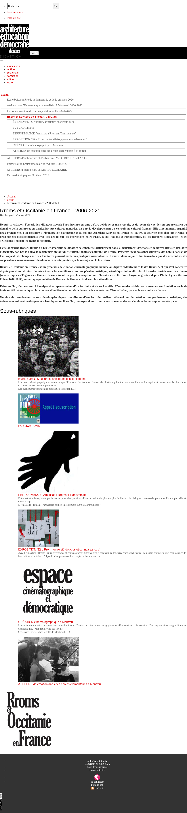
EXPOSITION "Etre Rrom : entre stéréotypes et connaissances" (50, 139)
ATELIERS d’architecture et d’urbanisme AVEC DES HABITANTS (47, 158)
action (11, 69)
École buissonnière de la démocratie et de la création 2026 (40, 99)
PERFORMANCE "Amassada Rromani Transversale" (44, 133)
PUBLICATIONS (23, 127)
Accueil (11, 196)
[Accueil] (15, 52)
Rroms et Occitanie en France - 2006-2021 (33, 116)
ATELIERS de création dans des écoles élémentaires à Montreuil (50, 150)
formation (12, 75)
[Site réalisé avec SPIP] (97, 776)
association (13, 66)
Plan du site (14, 17)
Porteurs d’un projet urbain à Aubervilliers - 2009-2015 (38, 163)
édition (11, 79)
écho (10, 82)
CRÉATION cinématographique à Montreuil (38, 145)
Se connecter (97, 781)
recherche (12, 72)
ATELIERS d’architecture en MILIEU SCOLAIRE (37, 169)
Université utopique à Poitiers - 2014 (28, 175)
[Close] (1, 60)
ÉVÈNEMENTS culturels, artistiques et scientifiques (43, 121)
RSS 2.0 (98, 787)
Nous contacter (16, 12)
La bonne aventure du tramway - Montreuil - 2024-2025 (39, 111)
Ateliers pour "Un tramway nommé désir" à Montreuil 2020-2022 (45, 105)
